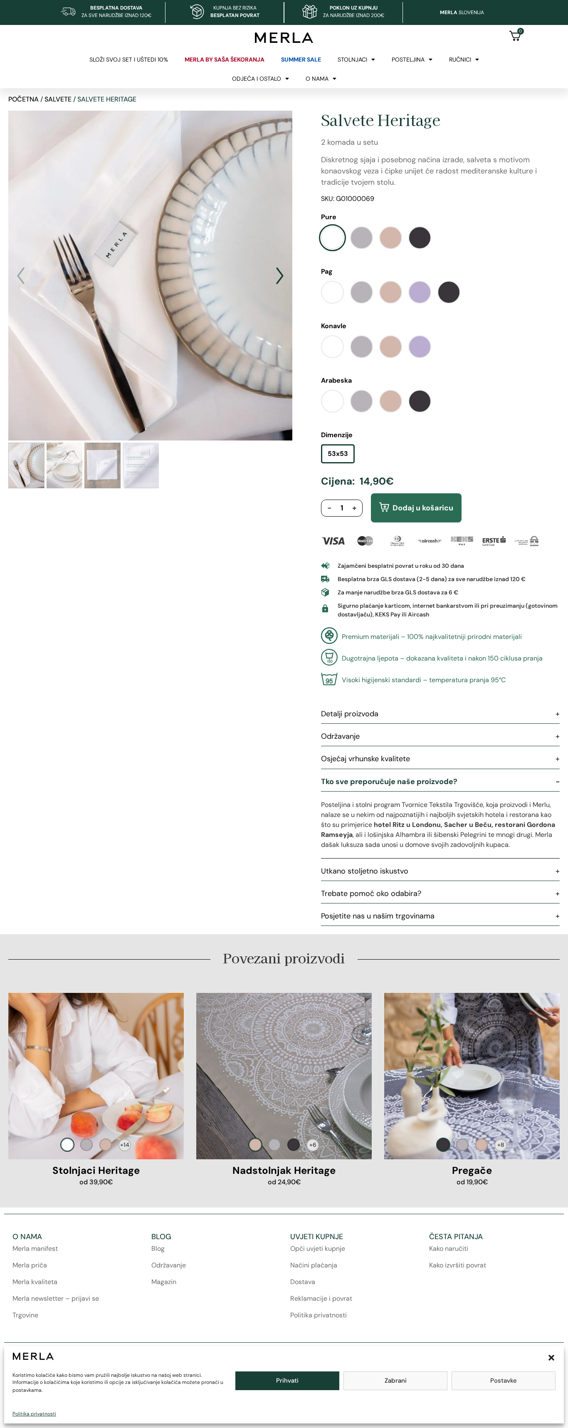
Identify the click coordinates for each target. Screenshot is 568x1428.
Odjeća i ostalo (256, 78)
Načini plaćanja (313, 1265)
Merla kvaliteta (34, 1281)
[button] (551, 1358)
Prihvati (287, 1380)
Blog (158, 1248)
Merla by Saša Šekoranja (224, 59)
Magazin (163, 1281)
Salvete (58, 99)
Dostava (302, 1281)
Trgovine (25, 1315)
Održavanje (168, 1265)
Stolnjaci (352, 59)
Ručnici (460, 59)
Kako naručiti (448, 1248)
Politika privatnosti (34, 1414)
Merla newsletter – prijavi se (55, 1298)
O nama (317, 78)
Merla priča (29, 1265)
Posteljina (408, 59)
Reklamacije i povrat (321, 1298)
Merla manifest (35, 1248)
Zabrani (396, 1380)
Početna (23, 99)
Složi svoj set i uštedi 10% (128, 59)
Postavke (503, 1380)
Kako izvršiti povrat (457, 1265)
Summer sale (301, 59)
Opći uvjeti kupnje (317, 1248)
